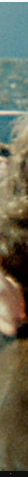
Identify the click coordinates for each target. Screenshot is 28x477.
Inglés (11, 473)
